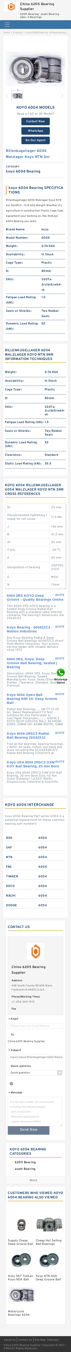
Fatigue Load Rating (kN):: (21, 300)
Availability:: (15, 254)
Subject (15, 1050)
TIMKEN (12, 876)
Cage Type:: (14, 263)
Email (13, 1019)
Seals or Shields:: (19, 311)
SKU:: (10, 279)
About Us (10, 1340)
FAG (9, 867)
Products (18, 32)
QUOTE (59, 595)
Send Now (28, 1129)
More (33, 1180)
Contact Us (25, 1340)
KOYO (10, 886)
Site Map (39, 1340)
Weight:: (12, 246)
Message (15, 1093)
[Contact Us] (61, 676)
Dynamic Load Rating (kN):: (22, 326)
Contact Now (35, 121)
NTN (9, 857)
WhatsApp (35, 131)
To (12, 1034)
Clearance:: (13, 455)
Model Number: (17, 238)
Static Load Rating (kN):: (23, 464)
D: (7, 271)
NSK (9, 838)
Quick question (21, 1066)
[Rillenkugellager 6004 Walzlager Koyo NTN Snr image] (35, 70)
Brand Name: (15, 229)
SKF (9, 848)
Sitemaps (53, 1340)
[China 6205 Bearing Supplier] (11, 6)
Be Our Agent (35, 140)
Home (7, 32)
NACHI (11, 896)
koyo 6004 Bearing (37, 32)
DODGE (11, 905)
